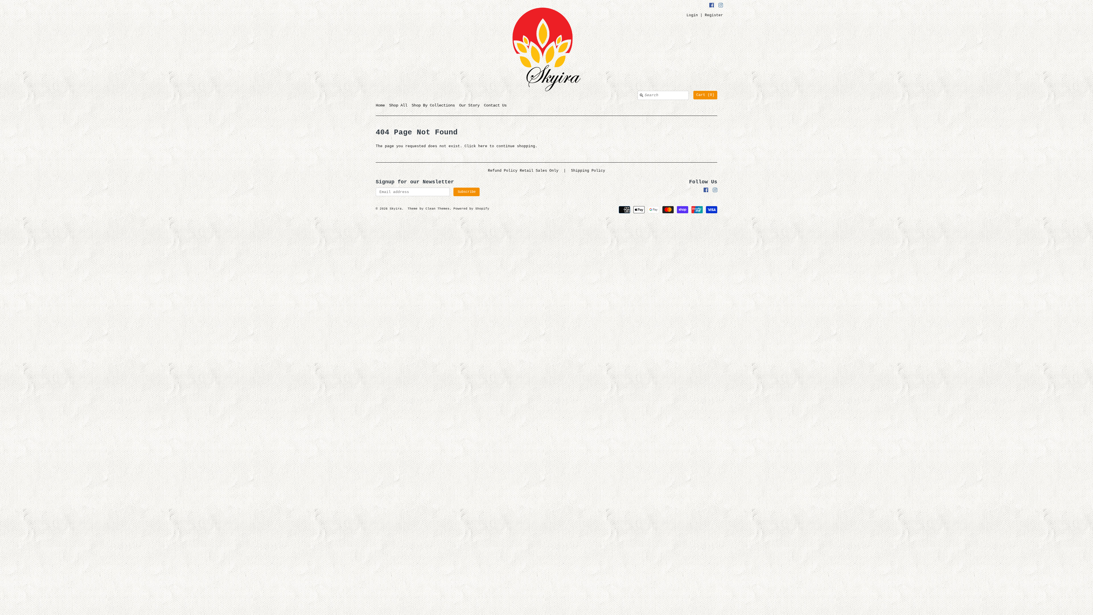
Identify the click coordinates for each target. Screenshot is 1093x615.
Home (380, 105)
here (482, 146)
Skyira (396, 208)
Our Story (469, 105)
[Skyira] (546, 50)
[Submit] (641, 95)
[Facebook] (711, 6)
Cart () (705, 95)
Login (692, 15)
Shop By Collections (433, 105)
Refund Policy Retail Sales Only (523, 171)
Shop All (398, 105)
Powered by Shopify (471, 208)
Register (714, 15)
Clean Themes (437, 208)
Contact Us (495, 105)
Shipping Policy (588, 171)
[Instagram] (720, 6)
